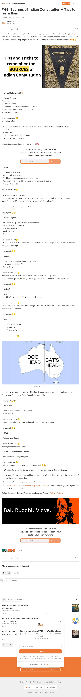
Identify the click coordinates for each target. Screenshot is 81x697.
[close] (60, 621)
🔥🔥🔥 (73, 39)
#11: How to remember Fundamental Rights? (21, 618)
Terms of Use (51, 656)
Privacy (39, 682)
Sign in (75, 3)
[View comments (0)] (12, 29)
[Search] (77, 599)
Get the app (51, 687)
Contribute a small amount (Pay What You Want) (29, 485)
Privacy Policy (56, 658)
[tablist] (11, 573)
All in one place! (7, 608)
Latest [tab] (9, 599)
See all (6, 645)
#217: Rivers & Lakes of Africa (15, 605)
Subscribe (66, 3)
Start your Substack (35, 687)
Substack (30, 693)
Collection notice (55, 682)
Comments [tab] (6, 573)
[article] (40, 609)
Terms (46, 682)
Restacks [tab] (16, 573)
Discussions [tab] (18, 599)
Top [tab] (4, 599)
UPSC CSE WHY (11, 22)
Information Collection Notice (40, 658)
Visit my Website (56, 493)
